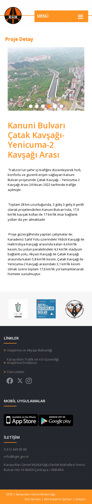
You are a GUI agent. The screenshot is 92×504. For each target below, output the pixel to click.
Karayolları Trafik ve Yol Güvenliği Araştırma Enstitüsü (33, 361)
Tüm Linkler (16, 372)
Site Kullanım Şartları (58, 499)
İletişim (81, 499)
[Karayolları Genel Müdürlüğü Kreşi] (74, 308)
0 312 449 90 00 (15, 449)
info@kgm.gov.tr (16, 456)
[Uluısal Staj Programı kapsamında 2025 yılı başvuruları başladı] (46, 308)
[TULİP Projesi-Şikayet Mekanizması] (18, 308)
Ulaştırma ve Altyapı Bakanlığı (29, 350)
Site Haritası (33, 499)
